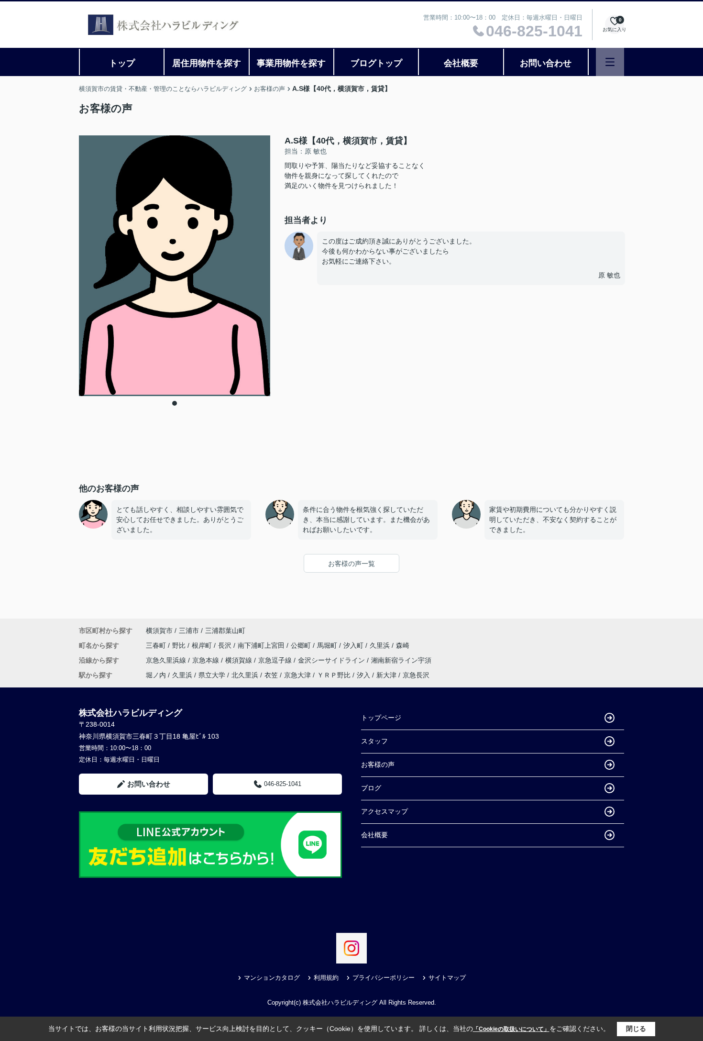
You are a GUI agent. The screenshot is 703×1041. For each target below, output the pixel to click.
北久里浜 (244, 675)
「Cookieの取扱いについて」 (511, 1029)
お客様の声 (378, 764)
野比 (179, 645)
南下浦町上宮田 (262, 645)
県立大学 (211, 675)
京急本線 (206, 660)
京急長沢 (416, 675)
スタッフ (374, 741)
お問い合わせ (545, 63)
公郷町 (302, 645)
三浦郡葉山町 (225, 630)
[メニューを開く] (610, 62)
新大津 (386, 675)
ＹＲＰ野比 (334, 675)
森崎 (402, 645)
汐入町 (354, 645)
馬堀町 (328, 645)
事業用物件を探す (291, 63)
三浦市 (189, 630)
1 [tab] (174, 403)
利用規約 (326, 977)
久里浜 (381, 645)
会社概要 (461, 63)
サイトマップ (447, 977)
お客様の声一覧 (351, 563)
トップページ (381, 717)
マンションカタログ (272, 977)
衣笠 (271, 675)
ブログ (371, 788)
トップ (122, 63)
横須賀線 (239, 660)
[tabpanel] (174, 265)
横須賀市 (159, 630)
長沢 (225, 645)
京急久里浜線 (167, 660)
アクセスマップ (384, 811)
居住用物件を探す (206, 63)
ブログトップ (376, 63)
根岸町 (203, 645)
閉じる (636, 1028)
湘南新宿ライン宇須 (401, 660)
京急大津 (297, 675)
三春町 (157, 645)
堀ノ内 (156, 675)
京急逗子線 (276, 660)
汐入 (363, 675)
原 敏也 (609, 275)
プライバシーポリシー (383, 977)
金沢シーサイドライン (332, 660)
